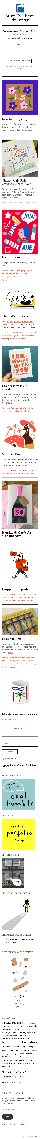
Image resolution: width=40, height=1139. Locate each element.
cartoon (21, 1026)
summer (25, 474)
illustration (7, 336)
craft (31, 1029)
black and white (25, 1023)
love (21, 1050)
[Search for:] (20, 744)
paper (13, 1054)
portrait (34, 1054)
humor (6, 1042)
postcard (5, 1057)
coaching (14, 333)
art (4, 471)
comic (14, 1029)
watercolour (16, 1063)
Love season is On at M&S (14, 387)
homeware (13, 719)
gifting (5, 719)
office (4, 1054)
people (22, 1054)
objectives (16, 336)
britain (5, 594)
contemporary (22, 1029)
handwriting (7, 1038)
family (5, 661)
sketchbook (7, 601)
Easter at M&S (12, 638)
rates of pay (29, 274)
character (15, 203)
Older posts (20, 728)
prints (13, 474)
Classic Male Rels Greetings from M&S (16, 182)
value (29, 411)
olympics (8, 1054)
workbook (14, 339)
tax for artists (23, 277)
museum (34, 1050)
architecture (6, 1023)
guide (26, 1035)
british (12, 1026)
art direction (15, 658)
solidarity (12, 277)
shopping (24, 1057)
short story (30, 1057)
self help (6, 339)
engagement (32, 333)
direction (22, 333)
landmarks (13, 1047)
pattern (17, 1054)
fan (34, 471)
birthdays (6, 203)
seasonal (12, 667)
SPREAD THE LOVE (11, 1083)
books (4, 1026)
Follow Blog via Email (12, 1093)
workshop (23, 339)
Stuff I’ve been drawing (20, 18)
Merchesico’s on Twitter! (14, 1072)
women (32, 474)
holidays (6, 474)
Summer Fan (11, 454)
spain (19, 474)
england (29, 271)
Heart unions (11, 257)
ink (22, 203)
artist (12, 271)
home (27, 1038)
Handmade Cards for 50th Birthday (16, 534)
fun (11, 661)
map (29, 1051)
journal (7, 1047)
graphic (13, 1035)
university (5, 1063)
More (15, 198)
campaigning (20, 271)
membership (7, 274)
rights (5, 277)
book (33, 1023)
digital (25, 594)
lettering (15, 408)
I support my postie (16, 589)
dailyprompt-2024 (24, 471)
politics (27, 598)
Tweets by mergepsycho (13, 1077)
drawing (21, 1032)
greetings (6, 408)
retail (24, 411)
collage (4, 1029)
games (16, 661)
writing (31, 1063)
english (34, 1032)
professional (18, 274)
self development (28, 336)
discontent (34, 594)
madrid (25, 1050)
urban (10, 1063)
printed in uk (33, 203)
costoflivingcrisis (16, 594)
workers (30, 601)
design (7, 1032)
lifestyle (4, 1050)
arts (17, 1023)
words (22, 1063)
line (26, 203)
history (16, 1038)
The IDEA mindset (15, 316)
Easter (32, 658)
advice (5, 271)
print (21, 408)
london (15, 1050)
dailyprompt (11, 471)
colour (9, 1029)
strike (15, 601)
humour (13, 1043)
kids (31, 661)
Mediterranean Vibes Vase (20, 714)
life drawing (29, 1047)
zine (10, 1066)
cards (16, 1026)
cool (28, 1029)
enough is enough (17, 598)
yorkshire (4, 1066)
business (6, 333)
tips (24, 1060)
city (35, 1026)
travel (29, 1060)
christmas (29, 1026)
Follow (7, 1117)
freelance (5, 1035)
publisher (17, 411)
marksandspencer (9, 664)
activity (6, 658)
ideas (18, 1043)
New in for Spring (14, 119)
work (5, 280)
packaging (21, 664)
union (32, 277)
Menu (19, 45)
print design (29, 408)
